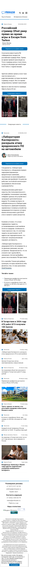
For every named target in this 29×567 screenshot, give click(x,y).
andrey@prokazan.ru (13, 489)
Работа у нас (14, 503)
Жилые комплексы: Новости (10, 434)
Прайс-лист (13, 492)
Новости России (8, 358)
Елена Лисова (6, 43)
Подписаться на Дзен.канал (14, 49)
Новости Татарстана (9, 318)
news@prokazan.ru (13, 500)
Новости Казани (8, 24)
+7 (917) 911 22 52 (14, 486)
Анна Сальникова (13, 155)
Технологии (6, 133)
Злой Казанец (7, 268)
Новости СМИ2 (6, 95)
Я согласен (14, 565)
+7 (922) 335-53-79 (14, 498)
